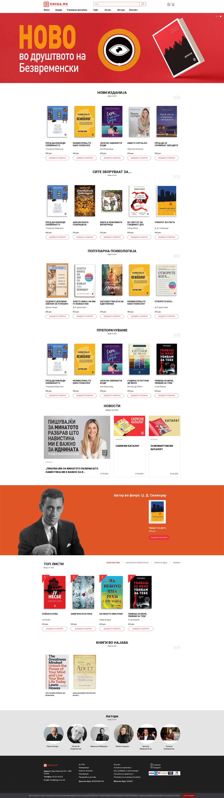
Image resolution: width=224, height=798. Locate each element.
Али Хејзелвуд (106, 149)
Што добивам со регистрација (126, 771)
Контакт (133, 10)
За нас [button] (108, 10)
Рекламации (84, 774)
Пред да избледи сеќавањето (55, 144)
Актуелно (49, 462)
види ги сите (112, 96)
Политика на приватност (124, 774)
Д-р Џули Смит (79, 307)
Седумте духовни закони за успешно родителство (57, 303)
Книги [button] (46, 10)
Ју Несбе (46, 620)
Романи (176, 563)
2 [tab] (220, 16)
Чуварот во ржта (165, 222)
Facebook (157, 765)
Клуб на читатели (86, 771)
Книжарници (84, 768)
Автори (121, 10)
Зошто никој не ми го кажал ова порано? (84, 303)
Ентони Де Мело (134, 387)
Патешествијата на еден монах (112, 302)
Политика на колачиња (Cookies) (127, 777)
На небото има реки (111, 614)
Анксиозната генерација (80, 223)
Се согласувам (189, 795)
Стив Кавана (160, 387)
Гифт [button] (96, 10)
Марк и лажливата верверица (111, 223)
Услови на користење (122, 768)
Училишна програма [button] (77, 10)
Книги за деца (160, 563)
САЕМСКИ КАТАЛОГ (127, 446)
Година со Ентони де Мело (138, 381)
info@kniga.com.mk (57, 780)
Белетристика (113, 563)
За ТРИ (82, 765)
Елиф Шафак (105, 620)
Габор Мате (132, 228)
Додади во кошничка (57, 158)
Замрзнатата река (81, 614)
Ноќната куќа (50, 614)
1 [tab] (217, 16)
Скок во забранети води (111, 144)
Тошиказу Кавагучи (54, 149)
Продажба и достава (87, 777)
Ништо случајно (137, 143)
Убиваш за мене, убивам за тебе (164, 381)
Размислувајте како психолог (82, 144)
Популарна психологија (137, 563)
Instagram (157, 768)
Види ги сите (49, 568)
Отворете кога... (164, 301)
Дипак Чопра (51, 307)
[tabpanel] (112, 48)
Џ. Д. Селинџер (161, 228)
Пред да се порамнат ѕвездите (166, 144)
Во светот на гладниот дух (135, 223)
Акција (58, 10)
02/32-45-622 (57, 777)
